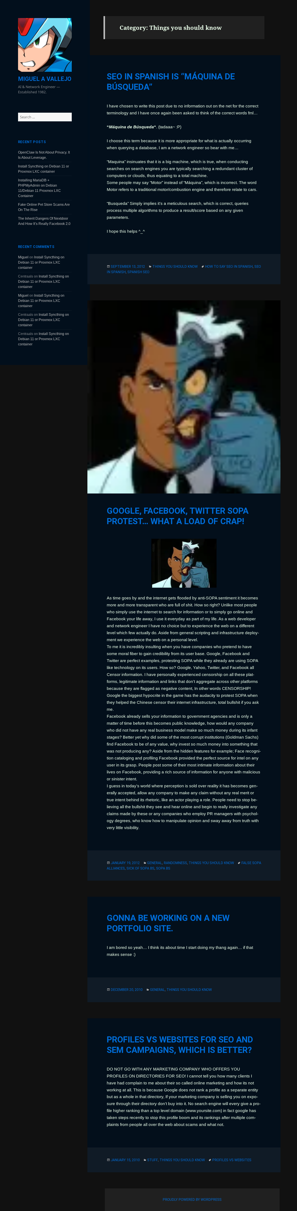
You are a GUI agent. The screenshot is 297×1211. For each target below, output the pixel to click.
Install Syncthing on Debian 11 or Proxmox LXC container (41, 262)
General (154, 863)
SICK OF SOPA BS (140, 868)
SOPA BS (163, 868)
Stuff (152, 1160)
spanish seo (138, 272)
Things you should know (175, 266)
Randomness (175, 863)
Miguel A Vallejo (44, 78)
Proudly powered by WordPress (192, 1200)
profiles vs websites (231, 1160)
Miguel (23, 257)
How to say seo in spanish (229, 266)
